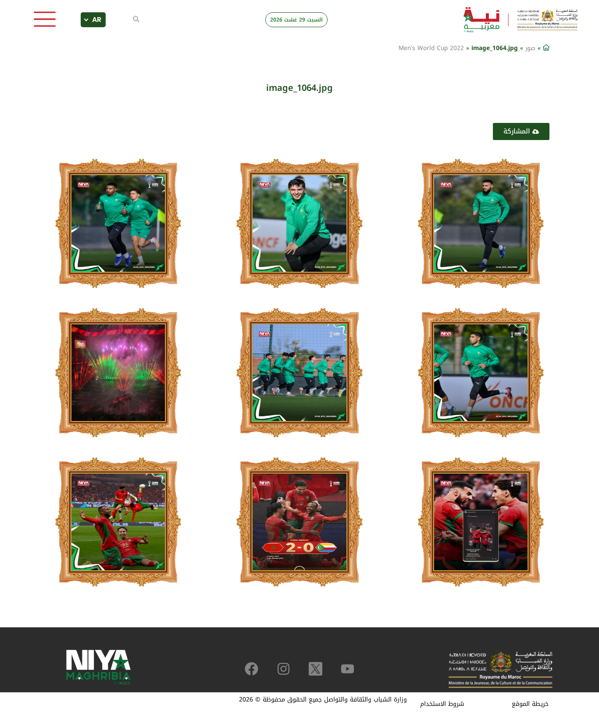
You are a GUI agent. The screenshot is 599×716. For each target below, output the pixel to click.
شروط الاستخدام (442, 704)
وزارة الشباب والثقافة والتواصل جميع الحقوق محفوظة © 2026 (323, 699)
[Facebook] (251, 669)
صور (530, 48)
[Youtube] (347, 669)
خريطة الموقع (530, 704)
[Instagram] (283, 669)
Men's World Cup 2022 (431, 48)
